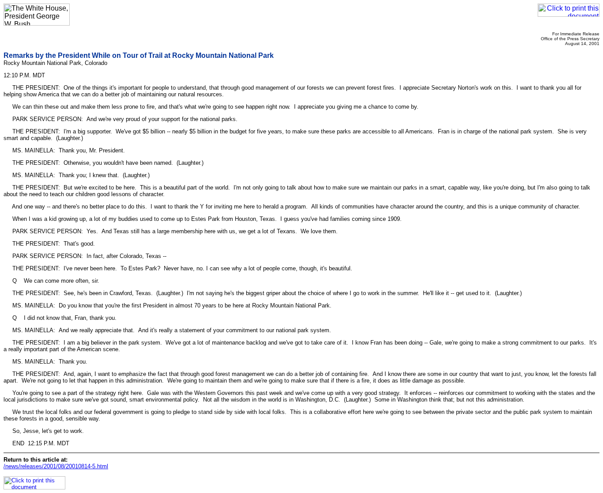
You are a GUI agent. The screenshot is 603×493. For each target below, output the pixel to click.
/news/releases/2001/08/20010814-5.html (56, 466)
